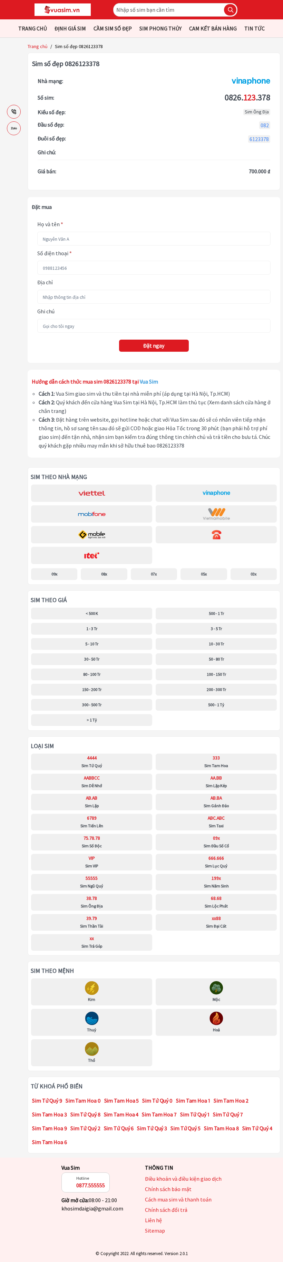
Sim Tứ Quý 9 (47, 1100)
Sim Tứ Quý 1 (194, 1114)
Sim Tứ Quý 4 (257, 1128)
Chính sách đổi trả (166, 1209)
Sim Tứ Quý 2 (85, 1128)
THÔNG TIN (159, 1167)
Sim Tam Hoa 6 (49, 1142)
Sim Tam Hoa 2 (231, 1100)
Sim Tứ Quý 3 (152, 1128)
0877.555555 (90, 1185)
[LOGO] (63, 9)
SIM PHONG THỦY (160, 28)
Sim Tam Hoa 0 (83, 1100)
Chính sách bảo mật (168, 1189)
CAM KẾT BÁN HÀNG (213, 28)
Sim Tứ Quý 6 (119, 1128)
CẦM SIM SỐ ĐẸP (113, 28)
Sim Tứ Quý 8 (85, 1114)
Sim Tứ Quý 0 (157, 1100)
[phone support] (14, 112)
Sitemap (155, 1230)
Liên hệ (153, 1220)
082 (265, 125)
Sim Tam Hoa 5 (121, 1100)
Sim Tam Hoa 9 (49, 1128)
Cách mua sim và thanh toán (178, 1199)
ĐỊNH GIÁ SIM (70, 28)
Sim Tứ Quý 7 (228, 1114)
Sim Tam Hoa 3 (49, 1114)
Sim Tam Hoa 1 (193, 1100)
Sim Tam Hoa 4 (121, 1114)
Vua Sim (70, 1167)
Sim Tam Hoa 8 (221, 1128)
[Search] (230, 10)
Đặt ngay (153, 345)
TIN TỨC (254, 28)
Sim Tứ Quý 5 (185, 1128)
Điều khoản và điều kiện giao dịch (183, 1178)
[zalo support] (14, 128)
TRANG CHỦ (32, 28)
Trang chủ (38, 46)
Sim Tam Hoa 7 (159, 1114)
